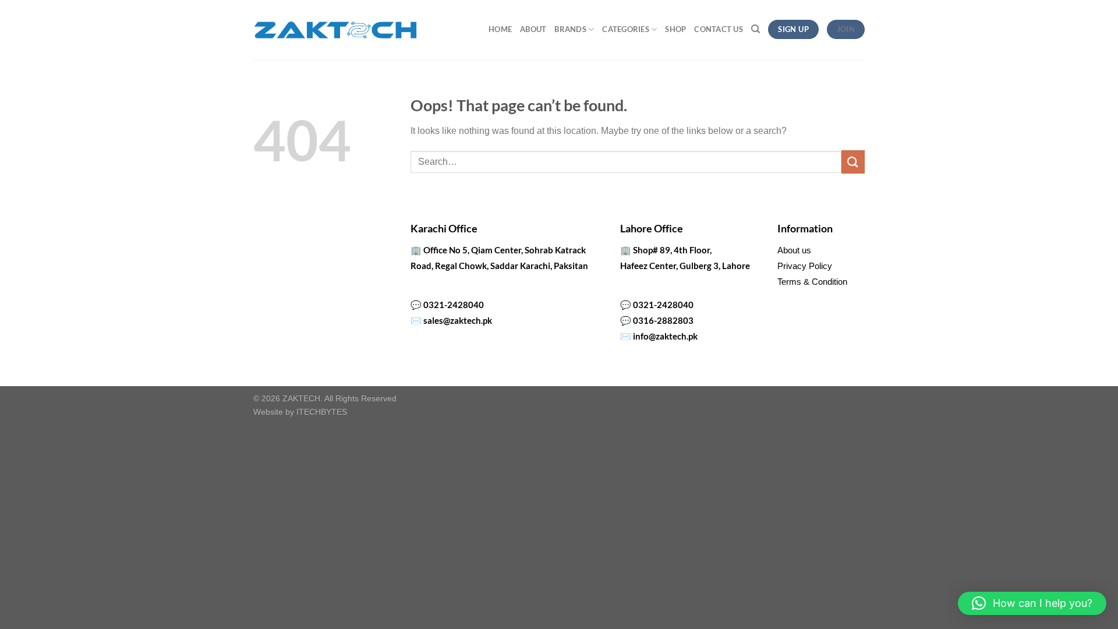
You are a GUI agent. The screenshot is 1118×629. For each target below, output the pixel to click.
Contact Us (718, 29)
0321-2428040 (453, 304)
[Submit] (853, 161)
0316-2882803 (663, 320)
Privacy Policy (804, 266)
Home (500, 29)
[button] (1032, 603)
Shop (675, 29)
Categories (625, 29)
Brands (570, 29)
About (533, 29)
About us (794, 250)
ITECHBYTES (321, 411)
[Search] (755, 29)
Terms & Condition (812, 282)
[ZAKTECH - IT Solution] (335, 30)
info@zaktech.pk (665, 336)
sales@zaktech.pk (457, 320)
